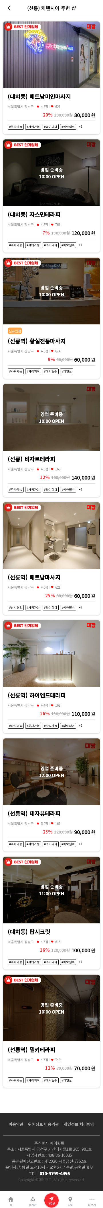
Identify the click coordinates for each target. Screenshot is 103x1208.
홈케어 (33, 1205)
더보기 (92, 1205)
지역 (70, 1205)
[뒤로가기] (10, 8)
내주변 (51, 1203)
